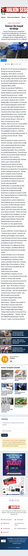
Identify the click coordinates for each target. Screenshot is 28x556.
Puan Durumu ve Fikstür (19, 524)
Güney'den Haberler (13, 17)
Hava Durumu (20, 519)
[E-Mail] (11, 361)
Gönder (4, 435)
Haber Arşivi (6, 532)
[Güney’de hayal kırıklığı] (14, 50)
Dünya (23, 17)
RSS (4, 540)
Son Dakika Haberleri (21, 528)
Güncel (3, 17)
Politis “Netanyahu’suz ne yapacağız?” (20, 392)
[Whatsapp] (18, 500)
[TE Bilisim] (4, 359)
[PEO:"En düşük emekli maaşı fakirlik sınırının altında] (21, 373)
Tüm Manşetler (6, 528)
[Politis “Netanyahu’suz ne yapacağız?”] (21, 386)
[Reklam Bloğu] (14, 464)
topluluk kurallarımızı (15, 440)
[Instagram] (15, 500)
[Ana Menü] (4, 14)
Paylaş (4, 60)
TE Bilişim (18, 547)
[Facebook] (10, 500)
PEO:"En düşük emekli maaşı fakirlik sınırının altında (20, 379)
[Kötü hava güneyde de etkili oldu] (7, 373)
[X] (12, 500)
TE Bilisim (8, 64)
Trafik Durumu (6, 523)
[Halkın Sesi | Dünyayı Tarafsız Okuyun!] (14, 10)
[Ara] (2, 14)
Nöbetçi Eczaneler (7, 519)
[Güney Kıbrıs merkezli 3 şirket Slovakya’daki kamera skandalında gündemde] (7, 386)
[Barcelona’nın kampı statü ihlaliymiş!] (21, 401)
